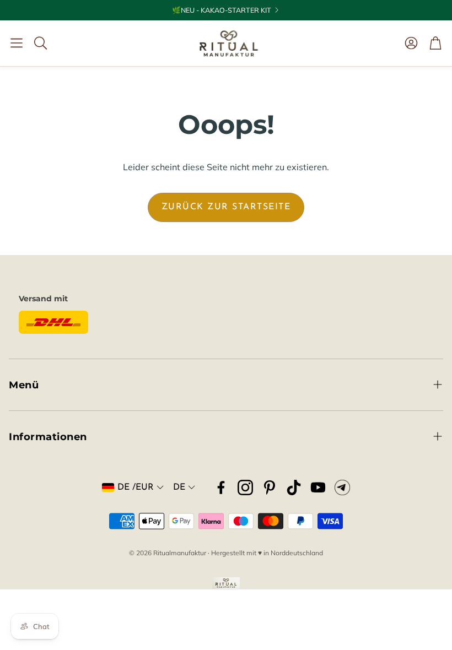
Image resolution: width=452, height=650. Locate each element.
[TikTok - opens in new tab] (294, 487)
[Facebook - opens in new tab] (221, 487)
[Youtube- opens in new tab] (318, 487)
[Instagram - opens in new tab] (245, 487)
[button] (16, 43)
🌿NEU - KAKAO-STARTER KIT (221, 10)
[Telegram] (342, 487)
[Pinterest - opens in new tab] (269, 487)
